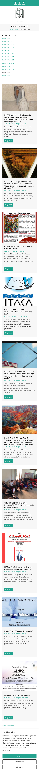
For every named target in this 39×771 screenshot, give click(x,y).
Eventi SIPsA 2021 (8, 57)
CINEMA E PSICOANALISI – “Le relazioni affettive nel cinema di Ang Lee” (18, 312)
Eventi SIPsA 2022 (8, 54)
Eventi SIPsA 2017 (8, 69)
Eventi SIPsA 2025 (8, 44)
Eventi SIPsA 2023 (8, 51)
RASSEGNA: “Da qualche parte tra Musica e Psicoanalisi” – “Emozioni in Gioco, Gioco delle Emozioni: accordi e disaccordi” (19, 184)
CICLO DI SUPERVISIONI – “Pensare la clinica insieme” (18, 247)
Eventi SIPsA (6, 38)
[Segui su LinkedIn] (19, 3)
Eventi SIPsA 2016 (8, 72)
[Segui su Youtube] (23, 3)
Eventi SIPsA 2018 (8, 66)
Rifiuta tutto (19, 767)
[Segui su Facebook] (15, 3)
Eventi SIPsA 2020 (8, 60)
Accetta (19, 756)
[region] (19, 750)
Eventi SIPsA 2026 (8, 41)
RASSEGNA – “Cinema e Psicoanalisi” (18, 631)
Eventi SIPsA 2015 (8, 75)
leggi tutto (8, 141)
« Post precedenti (8, 726)
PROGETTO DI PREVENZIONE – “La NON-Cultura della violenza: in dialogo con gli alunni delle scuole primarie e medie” (19, 374)
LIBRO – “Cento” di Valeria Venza (17, 695)
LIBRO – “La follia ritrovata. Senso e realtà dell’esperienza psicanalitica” (18, 568)
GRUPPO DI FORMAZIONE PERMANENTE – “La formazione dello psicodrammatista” (19, 505)
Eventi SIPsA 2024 (8, 48)
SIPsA (8, 124)
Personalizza (19, 762)
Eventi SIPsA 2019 (8, 63)
